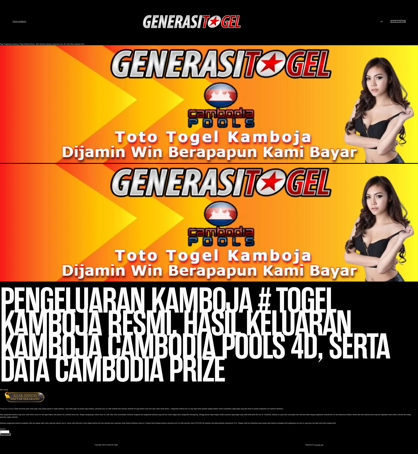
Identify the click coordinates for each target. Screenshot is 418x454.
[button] (5, 434)
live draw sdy (318, 445)
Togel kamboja (19, 21)
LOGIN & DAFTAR (398, 21)
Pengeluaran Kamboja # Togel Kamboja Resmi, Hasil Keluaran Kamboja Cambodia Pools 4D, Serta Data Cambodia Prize (44, 44)
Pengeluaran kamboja (7, 409)
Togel (2, 44)
